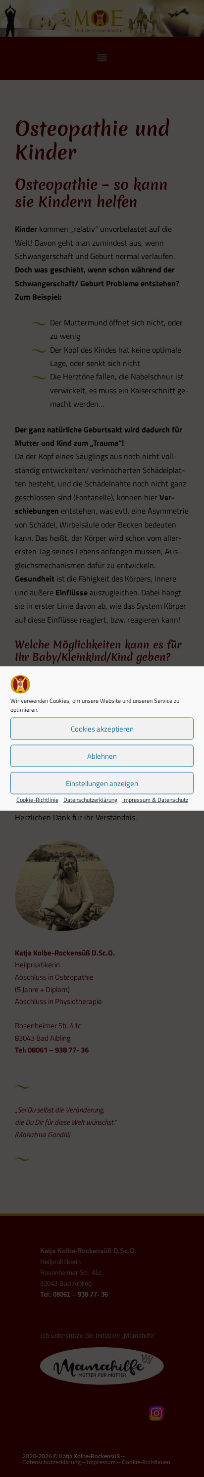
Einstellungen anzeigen (102, 783)
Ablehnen (102, 755)
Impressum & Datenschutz (155, 799)
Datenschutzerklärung (90, 799)
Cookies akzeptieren (102, 728)
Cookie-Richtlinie (37, 799)
